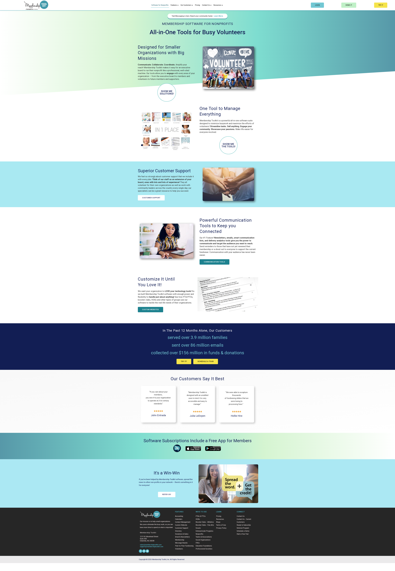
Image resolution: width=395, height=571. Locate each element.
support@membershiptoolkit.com (151, 546)
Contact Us (206, 5)
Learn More (218, 16)
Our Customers (186, 5)
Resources (217, 5)
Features (174, 5)
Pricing (197, 5)
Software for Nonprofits (159, 5)
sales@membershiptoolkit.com (151, 545)
